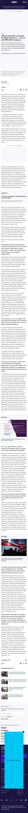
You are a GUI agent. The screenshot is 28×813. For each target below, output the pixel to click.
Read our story (21, 7)
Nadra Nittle (4, 81)
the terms (9, 716)
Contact (3, 774)
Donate (25, 2)
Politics (4, 727)
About (2, 771)
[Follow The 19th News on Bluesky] (7, 800)
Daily (2, 789)
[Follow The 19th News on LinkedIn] (26, 800)
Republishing (20, 792)
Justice (3, 736)
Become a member (4, 718)
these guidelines (5, 809)
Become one (19, 11)
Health (3, 733)
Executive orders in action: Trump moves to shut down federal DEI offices (12, 439)
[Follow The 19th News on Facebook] (16, 800)
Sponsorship (20, 790)
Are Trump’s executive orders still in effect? (11, 201)
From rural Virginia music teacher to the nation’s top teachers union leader (17, 689)
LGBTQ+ (5, 730)
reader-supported (12, 806)
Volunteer (19, 794)
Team (2, 772)
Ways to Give (20, 789)
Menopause (4, 792)
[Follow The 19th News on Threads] (11, 800)
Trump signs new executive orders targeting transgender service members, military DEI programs (12, 559)
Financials (3, 782)
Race (2, 33)
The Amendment (5, 790)
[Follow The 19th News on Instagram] (2, 800)
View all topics (4, 741)
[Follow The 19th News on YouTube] (21, 800)
